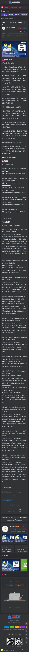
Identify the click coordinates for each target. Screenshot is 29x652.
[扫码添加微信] (26, 638)
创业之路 (8, 27)
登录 (11, 585)
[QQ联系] (26, 634)
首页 (3, 18)
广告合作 (17, 627)
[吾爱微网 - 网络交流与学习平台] (14, 617)
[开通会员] (26, 627)
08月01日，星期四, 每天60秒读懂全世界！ (14, 23)
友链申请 (7, 627)
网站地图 (22, 627)
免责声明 (12, 627)
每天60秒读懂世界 (9, 18)
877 (17, 529)
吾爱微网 (15, 629)
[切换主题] (26, 642)
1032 (12, 529)
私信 (25, 28)
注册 (20, 585)
